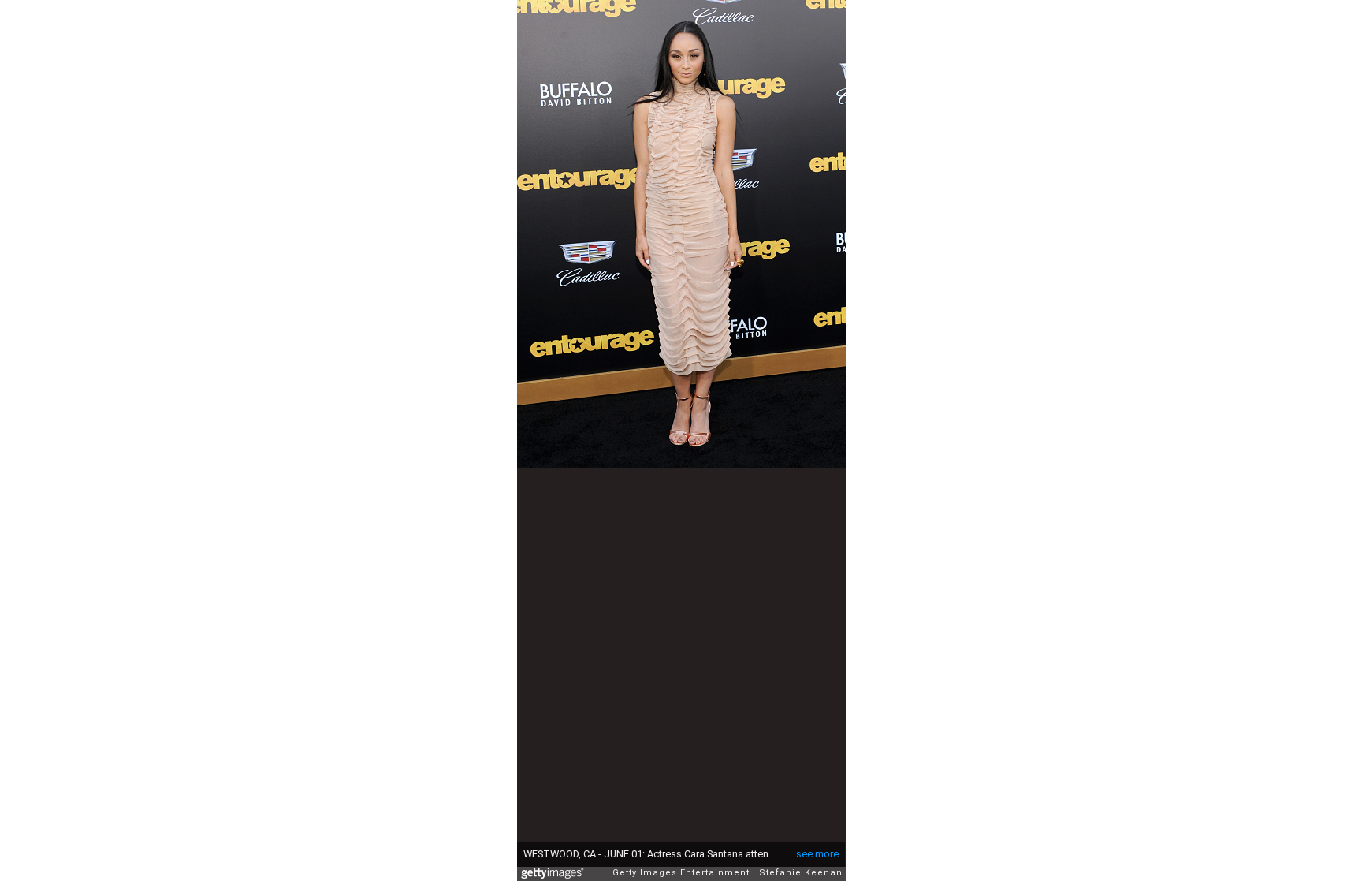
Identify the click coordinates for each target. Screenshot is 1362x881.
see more (817, 854)
